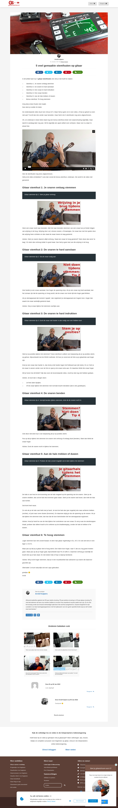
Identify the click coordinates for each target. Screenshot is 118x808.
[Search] (64, 785)
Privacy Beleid (51, 801)
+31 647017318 (84, 774)
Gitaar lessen (64, 61)
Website (28, 615)
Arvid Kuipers (59, 59)
